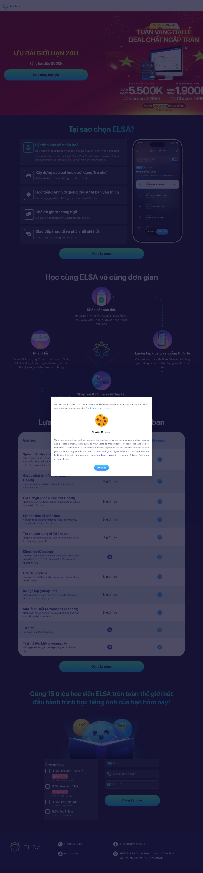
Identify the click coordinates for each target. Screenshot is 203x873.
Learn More (107, 455)
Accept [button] (101, 467)
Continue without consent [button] (98, 408)
